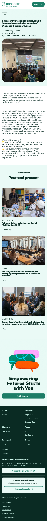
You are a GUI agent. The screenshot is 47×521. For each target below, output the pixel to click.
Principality (7, 131)
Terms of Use (6, 506)
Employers (29, 415)
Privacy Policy (6, 502)
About (27, 431)
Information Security (8, 517)
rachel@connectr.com (12, 98)
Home (4, 415)
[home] (11, 4)
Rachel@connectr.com (27, 35)
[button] (38, 4)
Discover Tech (30, 422)
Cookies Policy (6, 510)
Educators (6, 431)
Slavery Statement (8, 513)
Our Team (29, 435)
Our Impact (6, 444)
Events (27, 444)
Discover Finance (31, 418)
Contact (5, 454)
